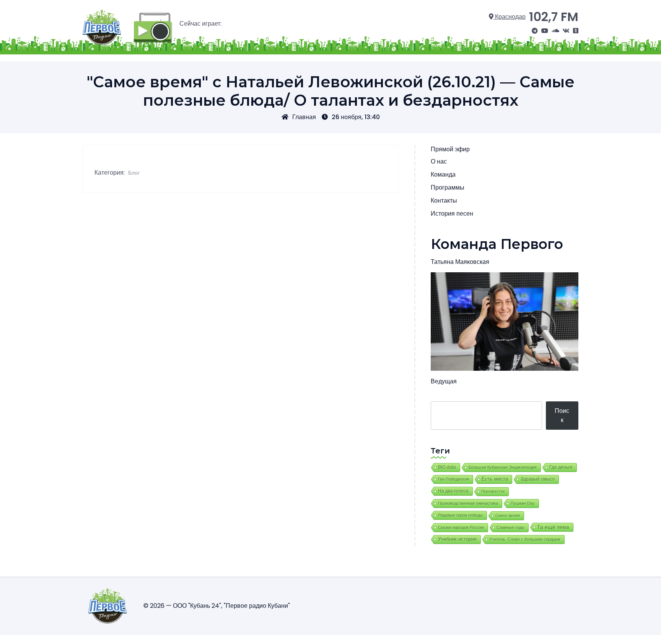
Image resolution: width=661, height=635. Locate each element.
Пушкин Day (523, 503)
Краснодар (509, 16)
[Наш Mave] (555, 31)
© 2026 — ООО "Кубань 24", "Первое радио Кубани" (216, 605)
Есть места (495, 479)
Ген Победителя (453, 479)
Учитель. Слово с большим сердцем (524, 539)
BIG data (447, 467)
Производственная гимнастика (468, 503)
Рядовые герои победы (460, 515)
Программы (447, 187)
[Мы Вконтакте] (566, 31)
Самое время (507, 515)
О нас (439, 161)
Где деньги (561, 467)
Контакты (444, 200)
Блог (134, 173)
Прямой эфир (450, 149)
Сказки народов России (461, 527)
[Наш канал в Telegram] (535, 31)
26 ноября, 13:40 (356, 117)
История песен (452, 213)
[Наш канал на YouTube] (544, 31)
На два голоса (453, 490)
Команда (443, 174)
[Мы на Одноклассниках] (575, 31)
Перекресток (493, 491)
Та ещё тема (553, 527)
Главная (304, 117)
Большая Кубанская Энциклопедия (503, 467)
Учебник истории (457, 539)
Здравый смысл (538, 479)
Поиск (562, 415)
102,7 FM (553, 16)
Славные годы (510, 527)
